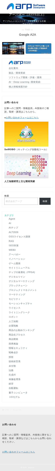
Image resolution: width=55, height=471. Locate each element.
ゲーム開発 (15, 263)
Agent (12, 219)
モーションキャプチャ (20, 303)
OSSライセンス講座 (19, 236)
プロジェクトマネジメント (23, 290)
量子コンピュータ (18, 392)
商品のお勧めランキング (22, 330)
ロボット (13, 317)
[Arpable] (27, 10)
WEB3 (12, 250)
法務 (11, 370)
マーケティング (17, 294)
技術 (11, 357)
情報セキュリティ (18, 348)
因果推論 (13, 343)
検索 (6, 196)
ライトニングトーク (19, 312)
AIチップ (13, 227)
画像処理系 (15, 379)
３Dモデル (14, 397)
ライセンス (15, 308)
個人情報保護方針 (18, 86)
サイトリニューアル (19, 268)
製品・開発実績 (17, 73)
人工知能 (13, 321)
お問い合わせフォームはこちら (22, 117)
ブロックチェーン (18, 285)
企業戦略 (13, 325)
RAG (11, 241)
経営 (11, 383)
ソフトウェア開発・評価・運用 (25, 77)
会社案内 (13, 68)
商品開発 (13, 339)
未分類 (12, 366)
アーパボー (15, 254)
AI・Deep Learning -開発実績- (25, 82)
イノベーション (17, 259)
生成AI (12, 374)
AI (10, 223)
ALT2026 (13, 232)
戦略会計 (13, 352)
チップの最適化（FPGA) (22, 272)
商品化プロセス (17, 334)
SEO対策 (14, 245)
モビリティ (15, 299)
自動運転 (13, 388)
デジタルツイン (17, 276)
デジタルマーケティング (22, 281)
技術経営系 (15, 361)
